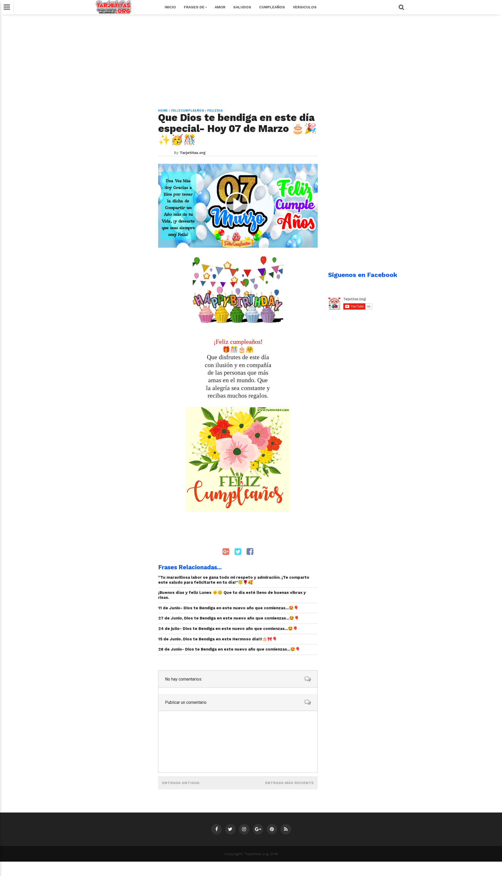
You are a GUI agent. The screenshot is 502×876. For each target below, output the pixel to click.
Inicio (170, 7)
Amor (220, 7)
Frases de (195, 7)
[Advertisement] (251, 58)
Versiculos (305, 7)
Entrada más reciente (289, 783)
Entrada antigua (180, 783)
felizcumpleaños (187, 110)
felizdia (215, 110)
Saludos (242, 7)
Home (163, 110)
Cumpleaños (272, 7)
